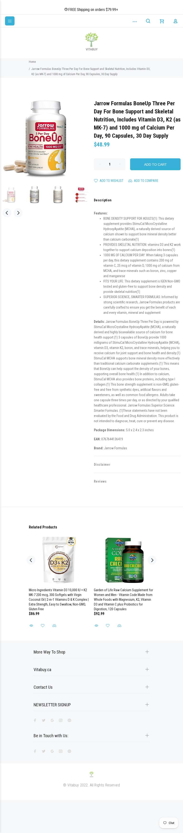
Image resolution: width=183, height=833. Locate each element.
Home (32, 61)
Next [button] (18, 212)
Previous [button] (6, 212)
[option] (14, 194)
